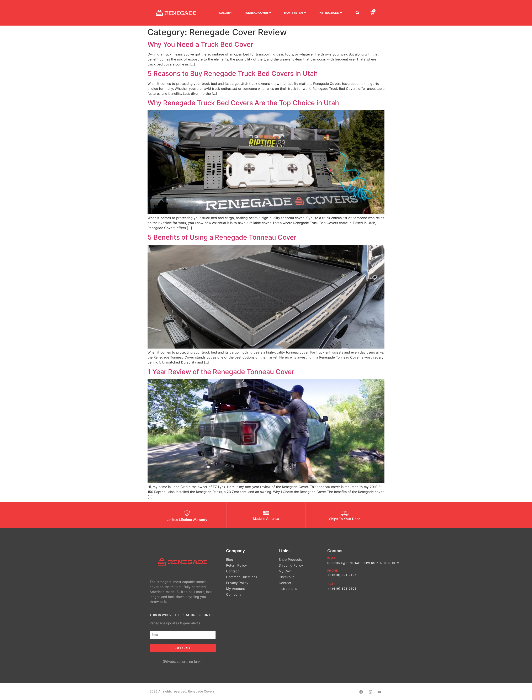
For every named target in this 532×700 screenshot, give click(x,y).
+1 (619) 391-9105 (342, 575)
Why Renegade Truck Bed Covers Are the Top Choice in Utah (243, 103)
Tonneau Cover (256, 12)
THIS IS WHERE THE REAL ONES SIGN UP (182, 615)
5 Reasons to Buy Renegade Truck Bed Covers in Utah (233, 73)
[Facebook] (361, 692)
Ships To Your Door (344, 519)
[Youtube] (379, 692)
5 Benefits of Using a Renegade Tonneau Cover (222, 237)
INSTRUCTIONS (329, 12)
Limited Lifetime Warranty (187, 520)
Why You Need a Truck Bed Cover (200, 44)
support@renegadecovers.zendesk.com (363, 563)
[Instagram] (370, 692)
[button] (357, 12)
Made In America (266, 518)
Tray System (293, 12)
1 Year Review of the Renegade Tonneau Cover (221, 372)
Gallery (225, 12)
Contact (335, 550)
